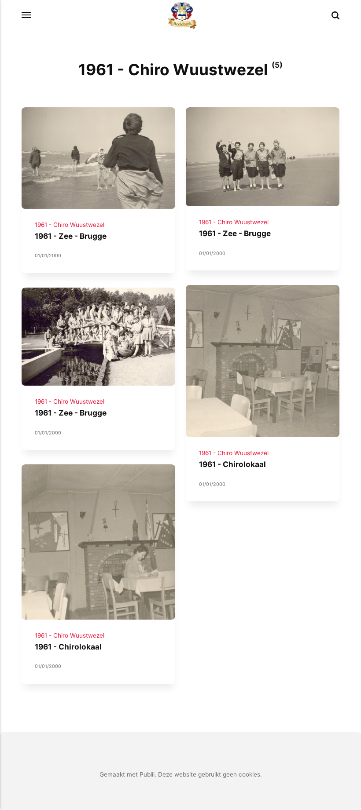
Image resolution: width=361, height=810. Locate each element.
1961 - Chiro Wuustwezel (69, 224)
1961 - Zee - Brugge (71, 236)
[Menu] (27, 15)
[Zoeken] (335, 15)
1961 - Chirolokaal (232, 464)
